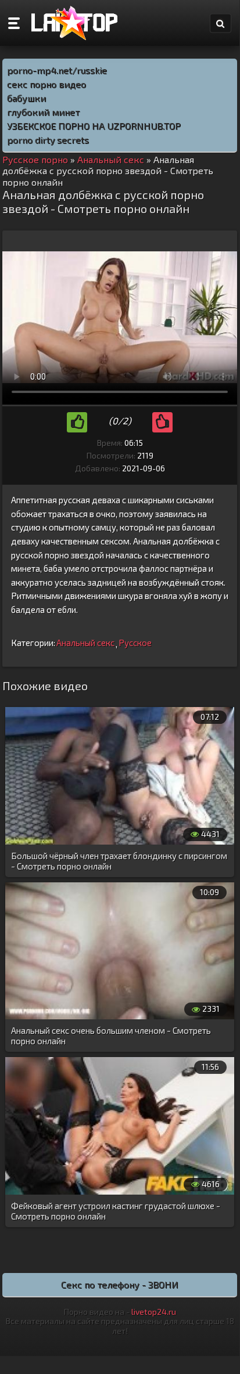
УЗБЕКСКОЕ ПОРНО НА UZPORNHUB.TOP (94, 125)
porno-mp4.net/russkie (57, 69)
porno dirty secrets (48, 139)
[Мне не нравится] (162, 422)
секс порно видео (46, 83)
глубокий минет (43, 111)
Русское (135, 642)
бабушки (26, 97)
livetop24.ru (153, 1312)
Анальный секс (85, 642)
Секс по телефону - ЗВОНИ (119, 1284)
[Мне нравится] (77, 422)
